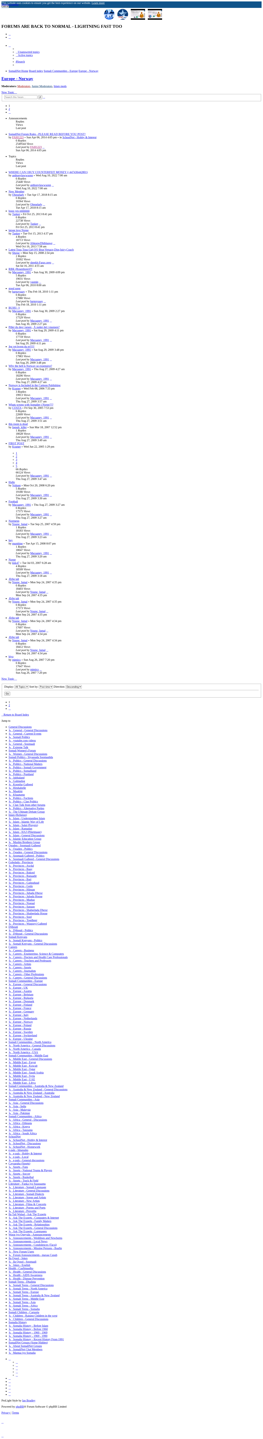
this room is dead (18, 424)
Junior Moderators (42, 86)
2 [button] (9, 109)
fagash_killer (19, 427)
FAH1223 (18, 137)
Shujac (16, 252)
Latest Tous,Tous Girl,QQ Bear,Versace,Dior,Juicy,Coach (41, 249)
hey (11, 540)
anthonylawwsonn (22, 175)
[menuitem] (10, 34)
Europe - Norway (17, 78)
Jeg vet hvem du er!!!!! (21, 346)
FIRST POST (16, 443)
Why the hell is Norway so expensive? (30, 365)
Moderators (23, 86)
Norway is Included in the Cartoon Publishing (34, 385)
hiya (11, 656)
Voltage (16, 485)
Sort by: (34, 686)
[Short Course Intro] (155, 14)
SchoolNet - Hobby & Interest (79, 137)
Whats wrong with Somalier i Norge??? (31, 404)
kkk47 (15, 562)
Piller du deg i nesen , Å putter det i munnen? (34, 327)
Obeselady (18, 194)
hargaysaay (18, 291)
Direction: (60, 686)
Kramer (16, 388)
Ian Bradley (28, 1400)
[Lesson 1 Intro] (138, 14)
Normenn (14, 520)
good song (14, 288)
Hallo (12, 482)
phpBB (20, 1406)
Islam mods (60, 86)
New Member (16, 191)
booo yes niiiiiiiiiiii (19, 210)
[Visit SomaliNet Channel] (109, 14)
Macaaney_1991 (21, 272)
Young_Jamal (19, 524)
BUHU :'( (14, 307)
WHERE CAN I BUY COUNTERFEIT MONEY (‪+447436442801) (48, 172)
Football (13, 501)
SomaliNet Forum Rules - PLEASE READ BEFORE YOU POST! (47, 134)
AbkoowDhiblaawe (41, 243)
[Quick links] (10, 45)
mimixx (16, 659)
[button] (10, 112)
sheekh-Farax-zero (40, 262)
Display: (9, 686)
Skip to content (9, 4)
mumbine (17, 543)
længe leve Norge (19, 230)
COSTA (16, 407)
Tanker (16, 214)
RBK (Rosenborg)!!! (20, 269)
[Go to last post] (43, 147)
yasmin (34, 281)
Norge (12, 559)
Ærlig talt (14, 579)
